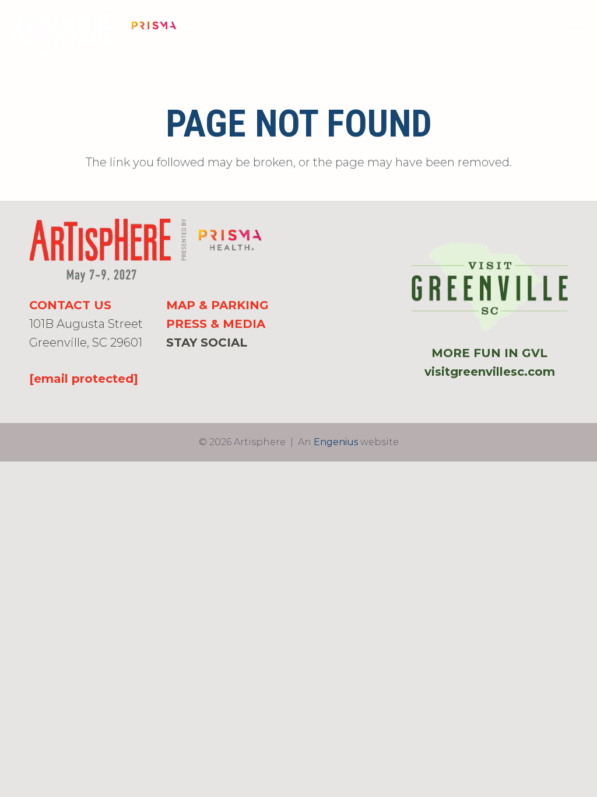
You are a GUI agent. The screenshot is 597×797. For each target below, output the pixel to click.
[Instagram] (190, 363)
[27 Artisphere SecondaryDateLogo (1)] (94, 36)
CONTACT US (70, 305)
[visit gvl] (490, 287)
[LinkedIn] (208, 363)
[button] (577, 37)
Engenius (336, 442)
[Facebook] (170, 363)
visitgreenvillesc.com (489, 372)
